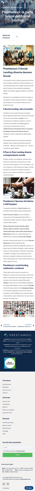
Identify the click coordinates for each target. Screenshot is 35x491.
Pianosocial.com (26, 479)
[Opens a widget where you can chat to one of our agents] (28, 488)
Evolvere (5, 283)
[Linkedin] (8, 484)
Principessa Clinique (27, 288)
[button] (17, 36)
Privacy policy (21, 451)
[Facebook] (4, 484)
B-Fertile (31, 285)
